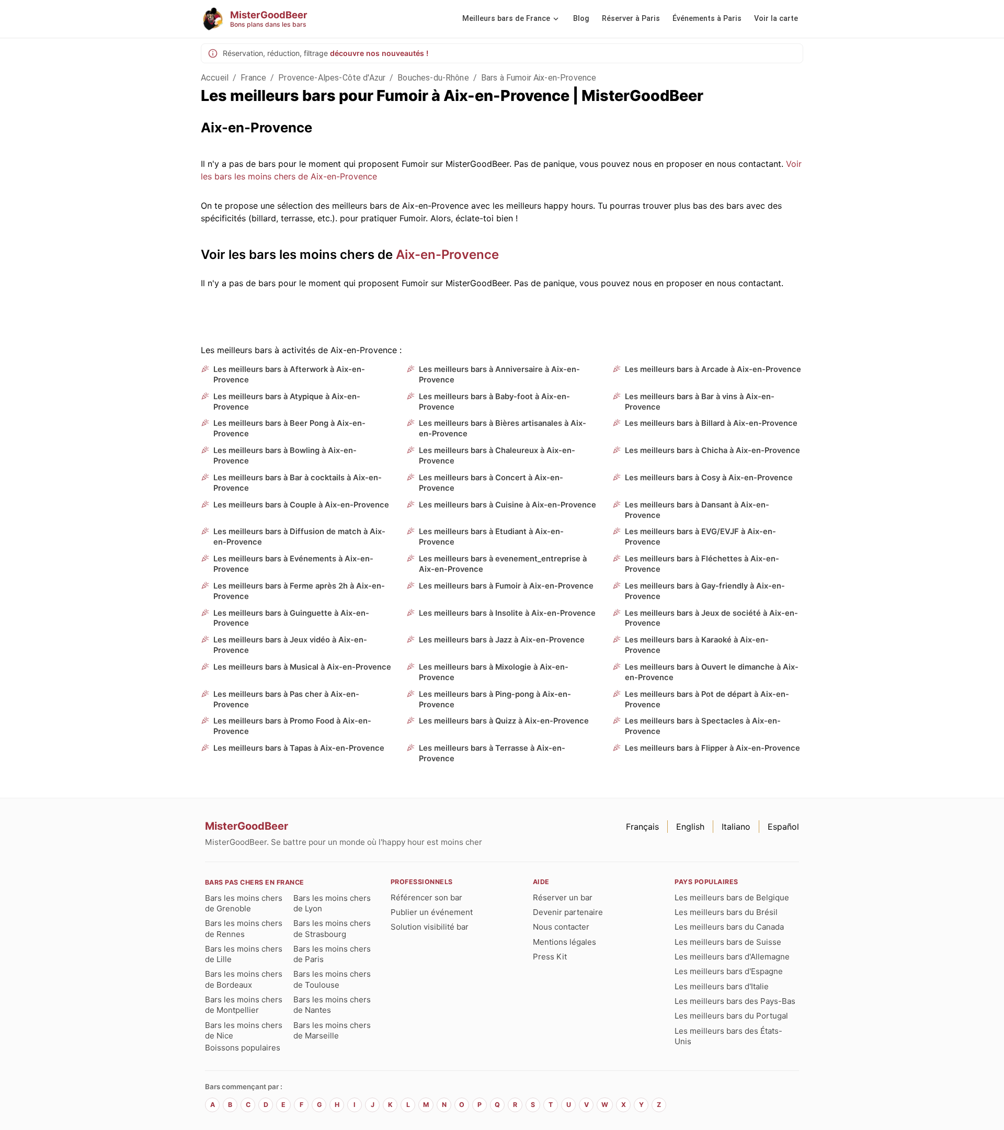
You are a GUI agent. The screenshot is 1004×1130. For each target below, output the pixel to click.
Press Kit (550, 957)
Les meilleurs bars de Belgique (732, 897)
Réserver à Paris (631, 18)
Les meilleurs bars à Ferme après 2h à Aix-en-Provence (299, 591)
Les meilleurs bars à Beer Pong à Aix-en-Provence (289, 428)
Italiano (736, 826)
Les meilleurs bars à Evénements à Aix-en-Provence (293, 564)
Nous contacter (561, 927)
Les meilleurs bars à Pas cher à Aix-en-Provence (286, 699)
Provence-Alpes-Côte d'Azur (331, 78)
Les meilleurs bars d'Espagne (729, 971)
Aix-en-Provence (447, 254)
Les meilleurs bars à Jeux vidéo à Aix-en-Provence (290, 645)
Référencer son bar (426, 897)
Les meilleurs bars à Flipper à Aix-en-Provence (712, 748)
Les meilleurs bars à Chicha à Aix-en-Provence (712, 450)
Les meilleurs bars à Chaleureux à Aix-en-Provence (497, 456)
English (690, 826)
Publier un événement (432, 912)
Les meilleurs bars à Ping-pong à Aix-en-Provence (495, 699)
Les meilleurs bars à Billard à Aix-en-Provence (711, 423)
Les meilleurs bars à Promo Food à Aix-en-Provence (292, 726)
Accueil (215, 78)
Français (642, 826)
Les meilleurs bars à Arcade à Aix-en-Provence (713, 369)
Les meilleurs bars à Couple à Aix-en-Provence (301, 505)
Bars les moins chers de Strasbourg (332, 928)
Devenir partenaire (568, 912)
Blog (581, 18)
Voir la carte (776, 18)
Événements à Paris (706, 18)
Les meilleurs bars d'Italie (722, 986)
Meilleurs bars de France (506, 18)
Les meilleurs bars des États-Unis (728, 1036)
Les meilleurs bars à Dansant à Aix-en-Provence (697, 510)
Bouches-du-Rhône (433, 78)
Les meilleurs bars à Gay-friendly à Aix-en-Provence (705, 591)
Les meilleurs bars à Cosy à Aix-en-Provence (709, 477)
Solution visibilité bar (430, 927)
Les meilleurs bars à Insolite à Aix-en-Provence (507, 613)
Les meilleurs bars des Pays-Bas (735, 1001)
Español (783, 826)
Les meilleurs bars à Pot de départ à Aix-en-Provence (707, 699)
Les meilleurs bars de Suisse (728, 942)
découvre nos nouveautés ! (379, 53)
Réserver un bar (562, 897)
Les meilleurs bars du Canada (729, 927)
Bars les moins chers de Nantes (332, 1005)
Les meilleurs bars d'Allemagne (732, 957)
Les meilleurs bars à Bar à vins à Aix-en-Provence (699, 402)
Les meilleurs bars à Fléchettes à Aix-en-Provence (702, 564)
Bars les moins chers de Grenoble (243, 903)
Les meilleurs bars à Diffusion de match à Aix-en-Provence (299, 537)
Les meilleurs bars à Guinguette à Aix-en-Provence (291, 618)
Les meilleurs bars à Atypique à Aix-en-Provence (286, 402)
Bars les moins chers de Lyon (332, 903)
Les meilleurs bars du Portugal (731, 1016)
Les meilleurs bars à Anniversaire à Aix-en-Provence (499, 375)
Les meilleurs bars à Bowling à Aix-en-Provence (285, 456)
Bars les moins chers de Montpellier (243, 1005)
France (253, 78)
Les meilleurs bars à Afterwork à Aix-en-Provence (289, 375)
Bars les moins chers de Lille (243, 954)
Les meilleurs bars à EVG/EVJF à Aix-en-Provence (700, 537)
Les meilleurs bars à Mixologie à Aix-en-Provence (493, 672)
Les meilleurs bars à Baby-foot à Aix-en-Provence (494, 402)
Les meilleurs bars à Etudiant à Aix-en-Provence (491, 537)
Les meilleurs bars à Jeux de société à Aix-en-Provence (711, 618)
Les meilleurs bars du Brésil (726, 912)
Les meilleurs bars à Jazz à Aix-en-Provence (502, 640)
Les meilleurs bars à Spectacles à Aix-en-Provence (703, 726)
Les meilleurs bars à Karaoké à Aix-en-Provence (697, 645)
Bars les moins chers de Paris (332, 954)
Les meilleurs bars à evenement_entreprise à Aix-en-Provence (503, 564)
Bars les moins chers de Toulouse (332, 979)
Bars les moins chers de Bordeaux (243, 979)
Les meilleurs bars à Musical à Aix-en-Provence (302, 667)
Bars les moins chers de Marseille (332, 1030)
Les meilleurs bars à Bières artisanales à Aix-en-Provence (502, 428)
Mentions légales (564, 942)
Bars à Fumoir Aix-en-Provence (538, 78)
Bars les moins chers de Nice (243, 1030)
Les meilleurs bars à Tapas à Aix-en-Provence (298, 748)
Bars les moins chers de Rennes (243, 928)
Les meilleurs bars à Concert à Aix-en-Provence (491, 483)
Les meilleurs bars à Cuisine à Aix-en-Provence (507, 505)
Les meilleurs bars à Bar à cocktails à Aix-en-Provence (297, 483)
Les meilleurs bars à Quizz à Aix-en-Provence (504, 721)
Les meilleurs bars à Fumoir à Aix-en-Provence (506, 586)
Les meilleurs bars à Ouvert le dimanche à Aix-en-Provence (711, 672)
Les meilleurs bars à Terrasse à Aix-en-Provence (492, 753)
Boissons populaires (242, 1048)
